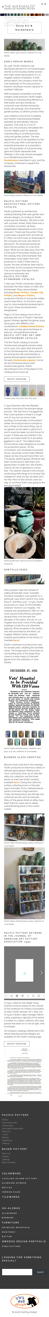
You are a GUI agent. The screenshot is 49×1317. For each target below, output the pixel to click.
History (5, 1120)
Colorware (11, 1173)
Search (5, 1267)
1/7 (5, 996)
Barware (8, 1218)
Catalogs (6, 1143)
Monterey (9, 1232)
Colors (5, 1134)
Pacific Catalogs (16, 379)
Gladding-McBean (14, 1183)
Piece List (6, 1131)
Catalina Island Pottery (31, 326)
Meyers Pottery (26, 295)
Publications (11, 1246)
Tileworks (11, 1197)
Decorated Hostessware (12, 1128)
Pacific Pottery (26, 18)
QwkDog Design (28, 1312)
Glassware (9, 1213)
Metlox (7, 1188)
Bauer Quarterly (9, 1162)
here (16, 640)
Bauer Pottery (21, 292)
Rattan (7, 1237)
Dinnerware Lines (9, 1123)
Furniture (10, 1222)
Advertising (7, 1140)
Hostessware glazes (24, 360)
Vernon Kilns (11, 1192)
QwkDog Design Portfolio (24, 1241)
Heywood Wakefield (16, 1227)
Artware (5, 1137)
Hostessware (11, 160)
